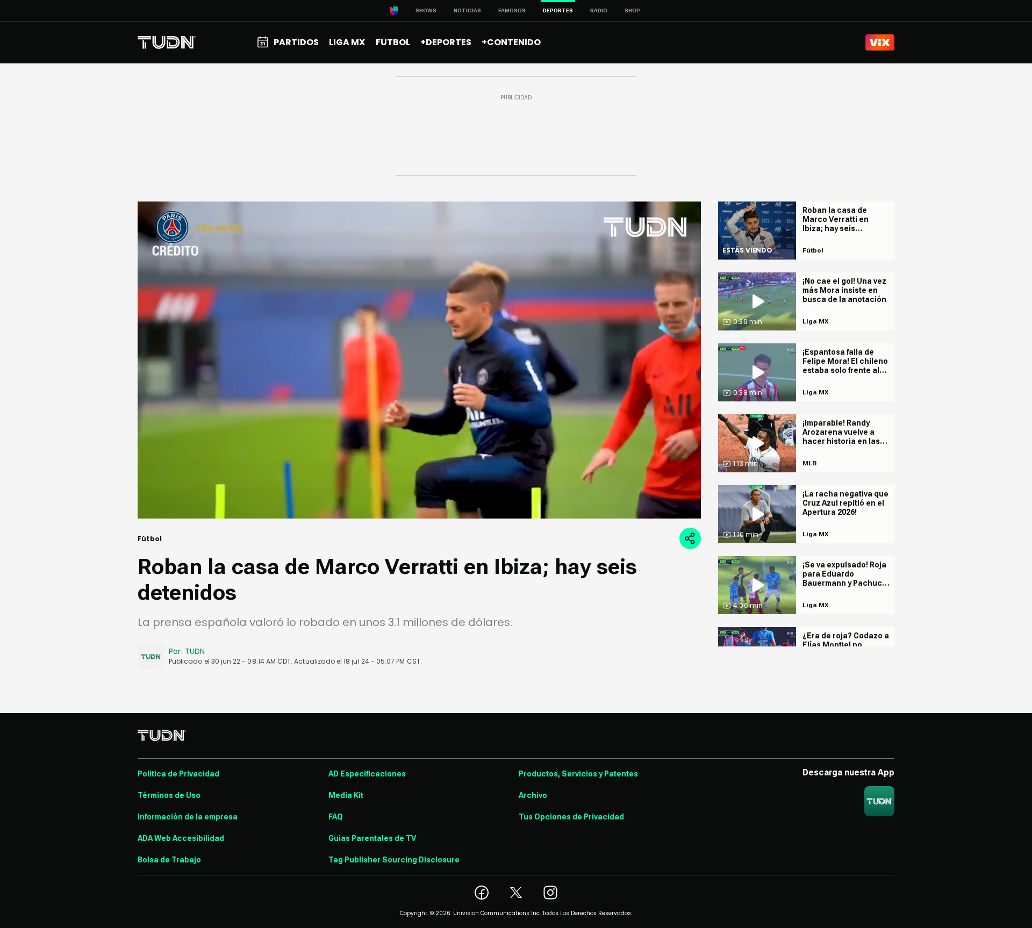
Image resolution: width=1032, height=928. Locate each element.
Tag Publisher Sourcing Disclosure (394, 859)
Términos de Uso (169, 795)
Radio (598, 10)
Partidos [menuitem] (296, 42)
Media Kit (345, 795)
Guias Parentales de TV (372, 838)
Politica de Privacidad (178, 773)
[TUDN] (167, 42)
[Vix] (879, 42)
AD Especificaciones (367, 773)
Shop (632, 10)
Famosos (512, 10)
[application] (419, 360)
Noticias (467, 10)
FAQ (335, 816)
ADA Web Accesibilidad (181, 838)
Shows (425, 10)
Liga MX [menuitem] (347, 42)
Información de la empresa (188, 816)
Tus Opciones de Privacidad (571, 816)
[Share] (690, 538)
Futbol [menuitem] (393, 42)
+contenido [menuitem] (511, 42)
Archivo (533, 795)
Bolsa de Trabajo (169, 859)
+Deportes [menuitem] (445, 42)
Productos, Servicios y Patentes (578, 773)
